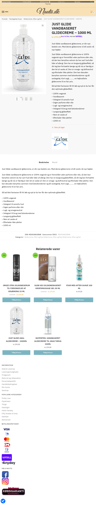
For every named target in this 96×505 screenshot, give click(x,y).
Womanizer (6, 420)
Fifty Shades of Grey (10, 413)
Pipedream (6, 401)
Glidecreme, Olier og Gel (33, 19)
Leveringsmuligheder (10, 372)
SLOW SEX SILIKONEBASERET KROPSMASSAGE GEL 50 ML (47, 287)
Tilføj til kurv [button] (16, 300)
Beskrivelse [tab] (44, 162)
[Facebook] (48, 474)
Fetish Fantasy (7, 410)
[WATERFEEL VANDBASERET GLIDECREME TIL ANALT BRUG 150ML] (48, 320)
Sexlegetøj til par (15, 19)
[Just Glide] (60, 141)
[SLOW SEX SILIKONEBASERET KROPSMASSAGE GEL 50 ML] (48, 268)
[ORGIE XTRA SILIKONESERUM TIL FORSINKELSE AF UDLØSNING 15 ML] (16, 268)
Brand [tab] (54, 162)
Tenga (4, 404)
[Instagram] (48, 481)
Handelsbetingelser (9, 384)
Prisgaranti (6, 375)
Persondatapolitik (9, 381)
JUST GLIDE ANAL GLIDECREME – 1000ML (16, 339)
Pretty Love (6, 398)
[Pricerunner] (48, 491)
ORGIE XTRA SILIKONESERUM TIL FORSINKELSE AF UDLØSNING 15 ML (16, 288)
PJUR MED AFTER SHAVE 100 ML (79, 287)
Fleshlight (5, 407)
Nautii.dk (48, 11)
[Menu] (3, 12)
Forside (4, 19)
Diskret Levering (8, 369)
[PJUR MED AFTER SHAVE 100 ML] (79, 268)
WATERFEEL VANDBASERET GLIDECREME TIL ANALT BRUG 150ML (47, 341)
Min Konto (6, 387)
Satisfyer (5, 416)
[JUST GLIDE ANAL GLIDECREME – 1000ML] (16, 320)
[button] (42, 25)
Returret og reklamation (11, 378)
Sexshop (5, 390)
